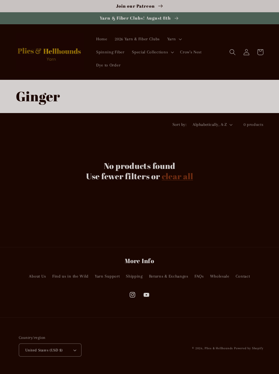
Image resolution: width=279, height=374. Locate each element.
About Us (37, 276)
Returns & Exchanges (168, 276)
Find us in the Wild (70, 276)
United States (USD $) (44, 350)
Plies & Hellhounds (219, 348)
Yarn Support (107, 276)
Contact (243, 276)
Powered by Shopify (248, 348)
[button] (173, 39)
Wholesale (219, 276)
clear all (177, 176)
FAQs (199, 276)
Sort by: (179, 124)
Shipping (134, 276)
